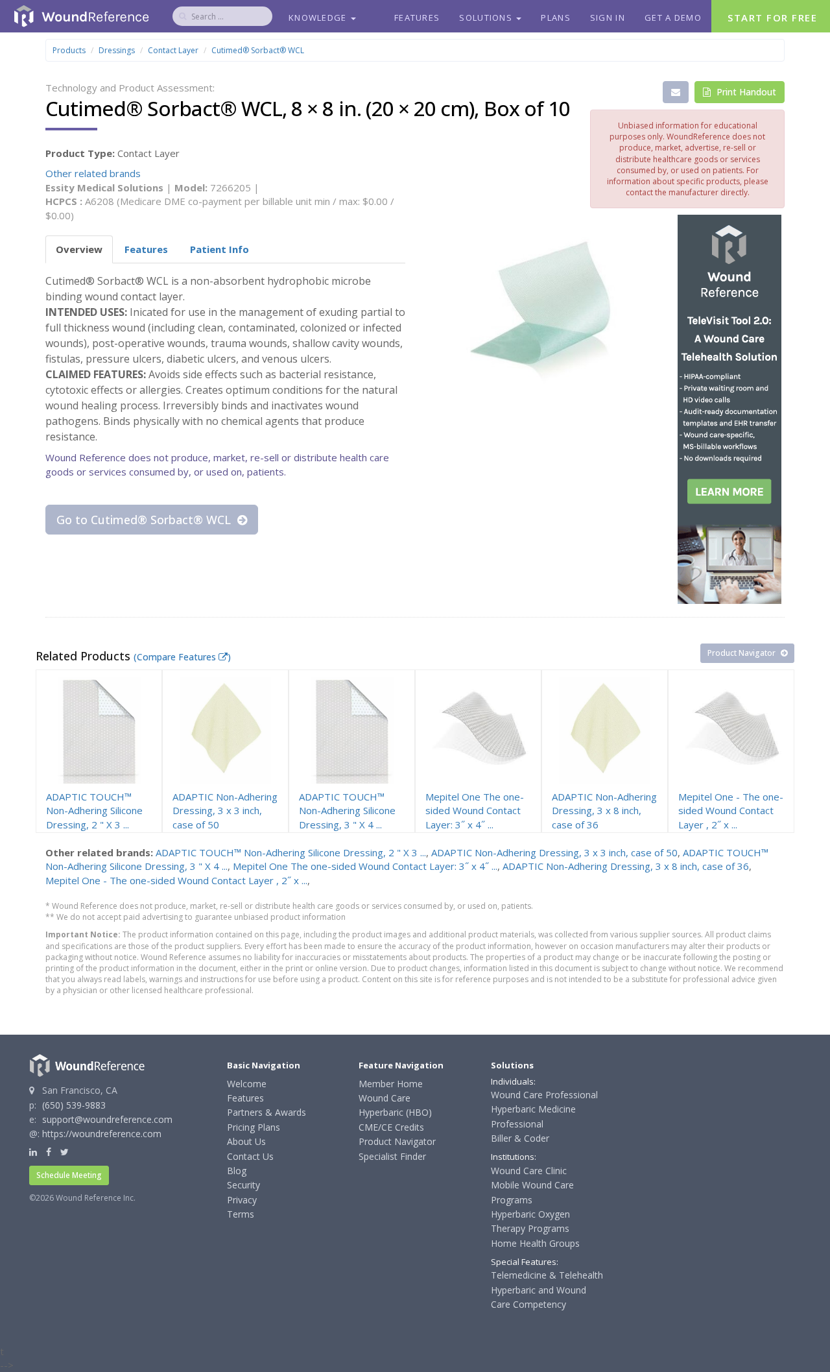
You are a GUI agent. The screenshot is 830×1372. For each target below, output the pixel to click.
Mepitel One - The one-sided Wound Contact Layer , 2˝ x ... (176, 880)
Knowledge (319, 17)
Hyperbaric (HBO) (395, 1112)
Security (243, 1185)
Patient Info (219, 249)
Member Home (391, 1083)
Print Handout (745, 92)
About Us (246, 1141)
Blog (236, 1170)
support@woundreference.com (107, 1119)
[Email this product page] (676, 92)
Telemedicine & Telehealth (547, 1275)
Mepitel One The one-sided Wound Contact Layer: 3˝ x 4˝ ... (365, 866)
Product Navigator (742, 652)
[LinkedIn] (33, 1152)
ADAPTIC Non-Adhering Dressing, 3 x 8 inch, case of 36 (626, 866)
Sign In (607, 17)
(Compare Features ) (182, 657)
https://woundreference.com (101, 1133)
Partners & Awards (266, 1112)
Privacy (242, 1200)
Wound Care (384, 1098)
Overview (79, 249)
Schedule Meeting (69, 1175)
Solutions (487, 17)
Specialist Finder (392, 1156)
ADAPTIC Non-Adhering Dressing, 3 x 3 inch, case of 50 (554, 852)
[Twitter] (64, 1152)
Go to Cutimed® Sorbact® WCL (145, 519)
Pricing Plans (253, 1127)
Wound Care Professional (544, 1095)
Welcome (247, 1083)
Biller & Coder (520, 1138)
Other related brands (93, 173)
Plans (556, 17)
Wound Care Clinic (529, 1170)
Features (417, 17)
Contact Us (250, 1156)
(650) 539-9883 (74, 1105)
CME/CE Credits (391, 1127)
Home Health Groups (535, 1243)
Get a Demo (673, 17)
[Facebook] (48, 1152)
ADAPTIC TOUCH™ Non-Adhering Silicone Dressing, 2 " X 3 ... (291, 852)
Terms (240, 1214)
